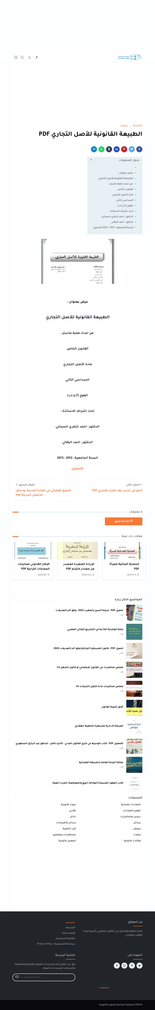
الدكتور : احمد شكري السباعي (117, 217)
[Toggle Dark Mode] (29, 57)
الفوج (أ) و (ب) (125, 206)
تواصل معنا (68, 933)
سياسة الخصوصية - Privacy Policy (56, 944)
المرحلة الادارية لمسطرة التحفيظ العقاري (99, 726)
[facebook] (37, 57)
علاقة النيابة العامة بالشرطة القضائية (101, 762)
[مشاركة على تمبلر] (109, 149)
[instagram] (124, 966)
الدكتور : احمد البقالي (122, 222)
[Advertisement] (77, 26)
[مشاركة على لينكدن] (117, 149)
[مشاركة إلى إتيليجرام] (94, 149)
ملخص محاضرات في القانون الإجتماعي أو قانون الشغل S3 (90, 667)
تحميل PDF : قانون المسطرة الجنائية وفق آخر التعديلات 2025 (88, 648)
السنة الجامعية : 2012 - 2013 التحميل (113, 227)
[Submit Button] (17, 977)
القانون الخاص (125, 189)
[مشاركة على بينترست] (124, 149)
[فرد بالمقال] (132, 149)
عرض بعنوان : (125, 173)
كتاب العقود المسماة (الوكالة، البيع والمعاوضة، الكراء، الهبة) (88, 783)
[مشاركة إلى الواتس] (101, 149)
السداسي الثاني (124, 200)
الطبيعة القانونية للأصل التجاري (115, 178)
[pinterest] (132, 966)
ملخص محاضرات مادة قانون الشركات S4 (99, 686)
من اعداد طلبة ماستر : (121, 184)
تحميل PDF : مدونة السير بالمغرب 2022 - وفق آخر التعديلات (89, 610)
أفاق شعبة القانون (112, 707)
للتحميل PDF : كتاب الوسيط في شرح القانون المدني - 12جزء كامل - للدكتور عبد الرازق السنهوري (69, 743)
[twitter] (139, 966)
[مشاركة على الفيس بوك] (139, 149)
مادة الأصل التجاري (122, 195)
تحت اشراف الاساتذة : (121, 211)
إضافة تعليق (121, 521)
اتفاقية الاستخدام (65, 938)
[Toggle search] (22, 57)
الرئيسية (70, 927)
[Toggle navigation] (15, 57)
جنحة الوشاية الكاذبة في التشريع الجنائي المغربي (95, 629)
